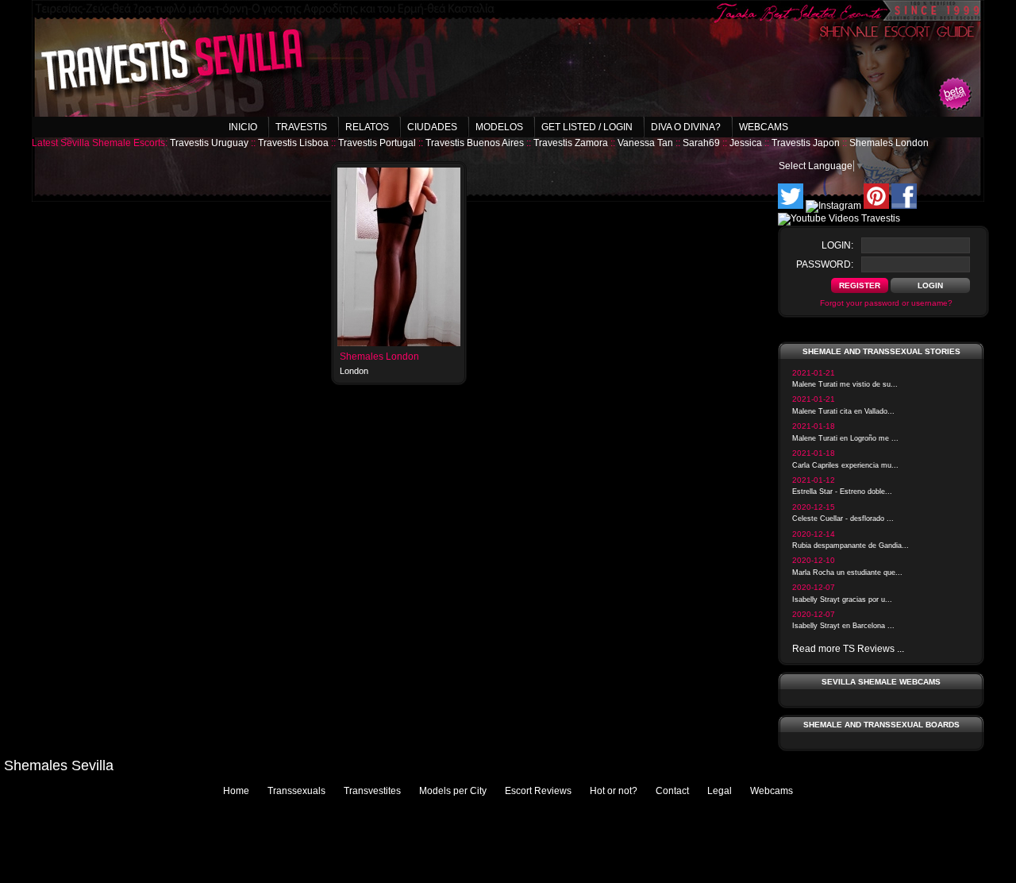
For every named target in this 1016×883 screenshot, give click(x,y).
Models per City (453, 790)
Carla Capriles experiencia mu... (845, 465)
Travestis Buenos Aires (474, 142)
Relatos (367, 127)
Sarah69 (701, 142)
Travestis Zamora (570, 142)
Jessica (745, 142)
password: (824, 264)
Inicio (243, 127)
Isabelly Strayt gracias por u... (842, 599)
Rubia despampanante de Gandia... (850, 545)
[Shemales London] (398, 343)
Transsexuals (296, 790)
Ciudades (432, 127)
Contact (672, 790)
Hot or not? (613, 790)
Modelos (499, 127)
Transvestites (372, 790)
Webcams (763, 127)
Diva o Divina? (686, 127)
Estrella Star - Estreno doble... (842, 491)
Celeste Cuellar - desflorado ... (843, 518)
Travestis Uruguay (209, 142)
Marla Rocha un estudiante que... (847, 572)
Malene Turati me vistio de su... (845, 384)
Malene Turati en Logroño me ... (845, 438)
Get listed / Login (587, 127)
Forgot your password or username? (886, 303)
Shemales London (889, 142)
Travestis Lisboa (293, 142)
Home (236, 790)
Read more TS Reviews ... (848, 648)
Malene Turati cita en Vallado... (843, 411)
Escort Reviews (538, 790)
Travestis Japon (806, 142)
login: (837, 245)
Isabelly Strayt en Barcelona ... (843, 626)
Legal (719, 790)
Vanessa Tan (645, 142)
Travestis (301, 127)
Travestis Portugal (377, 142)
